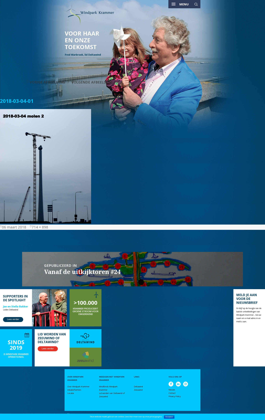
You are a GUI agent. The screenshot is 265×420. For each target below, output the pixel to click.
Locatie (70, 393)
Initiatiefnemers (74, 390)
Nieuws (172, 389)
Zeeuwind (138, 390)
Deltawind (138, 386)
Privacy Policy (175, 396)
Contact (172, 393)
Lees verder (13, 319)
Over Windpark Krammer (78, 386)
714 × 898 (40, 227)
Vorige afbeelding (47, 82)
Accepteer (169, 417)
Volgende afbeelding (92, 82)
